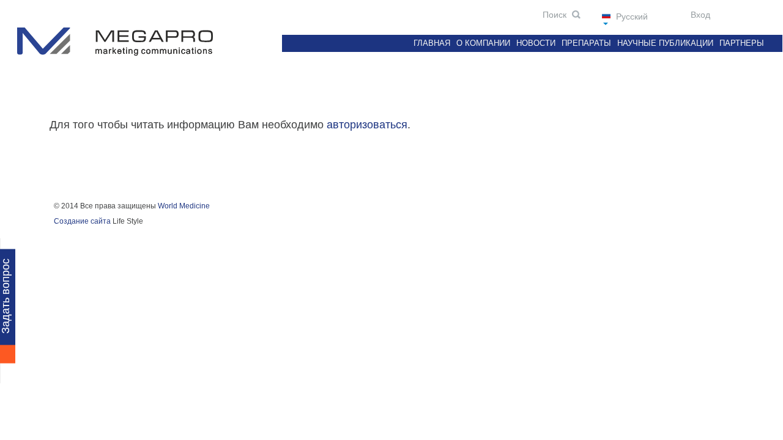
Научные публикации (665, 43)
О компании (483, 43)
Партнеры (741, 43)
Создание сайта (82, 221)
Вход (699, 15)
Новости (535, 43)
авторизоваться (367, 125)
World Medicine (184, 206)
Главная (432, 43)
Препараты (586, 43)
